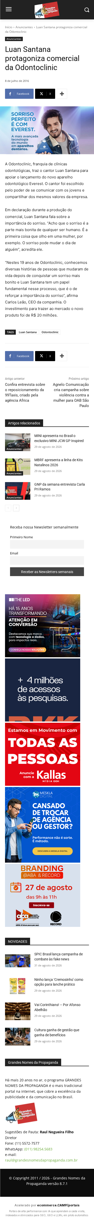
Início (8, 27)
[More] (62, 94)
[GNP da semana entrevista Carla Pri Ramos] (17, 491)
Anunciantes (24, 27)
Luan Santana (28, 332)
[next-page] (16, 508)
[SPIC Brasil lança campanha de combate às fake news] (17, 960)
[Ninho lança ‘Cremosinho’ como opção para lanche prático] (17, 986)
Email (14, 553)
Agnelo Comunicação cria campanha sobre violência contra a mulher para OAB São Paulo (71, 395)
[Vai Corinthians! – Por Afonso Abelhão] (17, 1011)
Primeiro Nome (21, 537)
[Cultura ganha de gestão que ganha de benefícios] (17, 1036)
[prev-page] (8, 508)
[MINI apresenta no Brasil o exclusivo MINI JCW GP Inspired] (17, 442)
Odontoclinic (50, 332)
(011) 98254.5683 (38, 1149)
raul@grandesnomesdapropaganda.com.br (41, 1160)
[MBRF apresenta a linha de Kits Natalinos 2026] (17, 466)
